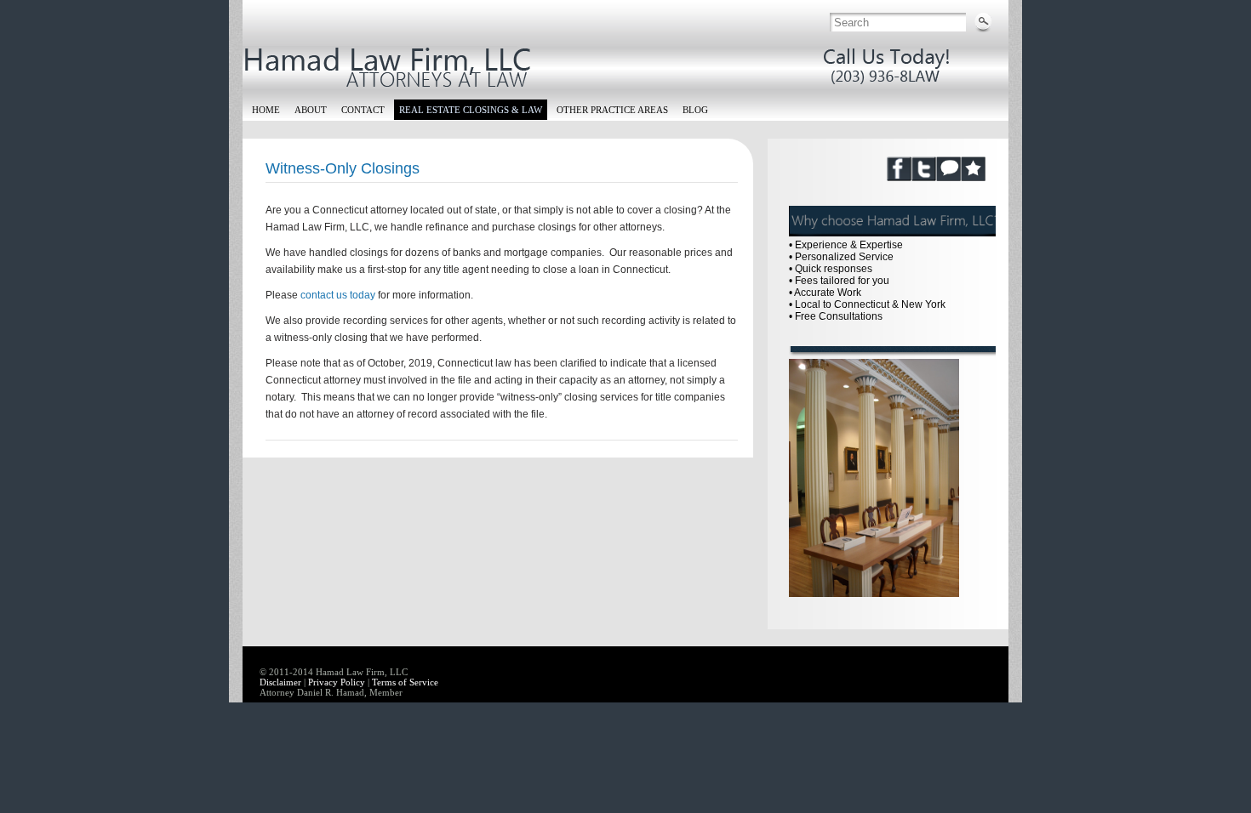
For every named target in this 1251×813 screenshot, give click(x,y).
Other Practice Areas (612, 110)
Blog (695, 110)
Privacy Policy (336, 682)
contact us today (337, 295)
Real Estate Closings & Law (470, 110)
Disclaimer (280, 682)
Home (266, 110)
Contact (363, 110)
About (310, 110)
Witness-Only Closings (343, 168)
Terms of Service (405, 682)
